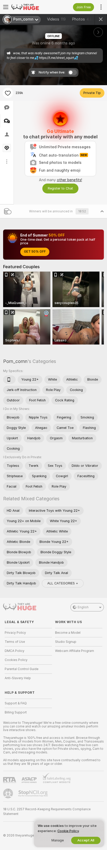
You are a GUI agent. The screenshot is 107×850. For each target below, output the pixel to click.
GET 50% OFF (35, 251)
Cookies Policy (16, 660)
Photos (82, 19)
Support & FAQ (16, 703)
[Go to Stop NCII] (33, 793)
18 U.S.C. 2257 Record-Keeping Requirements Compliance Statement (47, 811)
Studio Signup (65, 642)
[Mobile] (9, 379)
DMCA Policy (14, 651)
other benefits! (69, 180)
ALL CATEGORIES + (62, 583)
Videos (56, 19)
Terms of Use (15, 642)
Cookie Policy (68, 831)
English (83, 607)
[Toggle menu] (5, 7)
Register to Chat (60, 188)
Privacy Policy (15, 633)
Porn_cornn (15, 361)
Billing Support (16, 712)
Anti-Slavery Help (18, 678)
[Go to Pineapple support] (8, 793)
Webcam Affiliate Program (74, 651)
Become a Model (68, 633)
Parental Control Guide (21, 669)
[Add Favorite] (8, 93)
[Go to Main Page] (32, 7)
